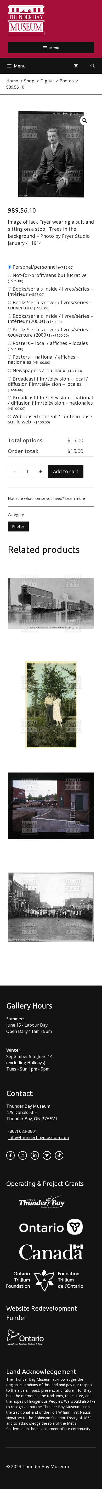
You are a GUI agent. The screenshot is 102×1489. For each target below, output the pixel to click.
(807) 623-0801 (22, 1131)
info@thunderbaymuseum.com (38, 1137)
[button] (84, 120)
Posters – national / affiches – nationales (43, 359)
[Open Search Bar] (92, 66)
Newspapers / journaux (47, 370)
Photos (18, 526)
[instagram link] (22, 1155)
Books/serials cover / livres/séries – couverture (50, 305)
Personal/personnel (43, 267)
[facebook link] (10, 1155)
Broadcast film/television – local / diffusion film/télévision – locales (48, 384)
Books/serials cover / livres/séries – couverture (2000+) (50, 332)
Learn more (75, 498)
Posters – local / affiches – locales (48, 345)
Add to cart (65, 471)
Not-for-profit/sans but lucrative (47, 277)
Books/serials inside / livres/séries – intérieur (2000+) (50, 318)
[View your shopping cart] (75, 66)
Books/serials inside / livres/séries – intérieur (50, 291)
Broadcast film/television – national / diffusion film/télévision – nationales (50, 402)
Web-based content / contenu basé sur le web (50, 419)
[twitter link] (47, 1155)
